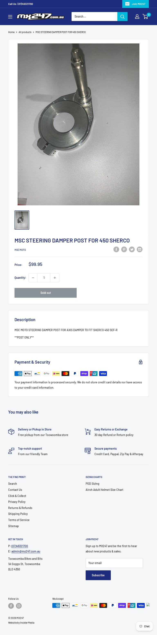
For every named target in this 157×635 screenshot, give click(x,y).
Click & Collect (17, 496)
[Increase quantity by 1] (54, 277)
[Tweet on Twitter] (132, 249)
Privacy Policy (17, 501)
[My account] (137, 16)
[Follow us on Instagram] (19, 606)
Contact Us (15, 489)
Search (12, 483)
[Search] (122, 16)
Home (11, 32)
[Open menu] (10, 16)
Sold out (45, 292)
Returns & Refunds (20, 508)
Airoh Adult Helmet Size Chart (104, 489)
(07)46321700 (19, 546)
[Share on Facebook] (116, 249)
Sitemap (13, 526)
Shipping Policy (18, 514)
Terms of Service (19, 520)
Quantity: (20, 277)
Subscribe (98, 575)
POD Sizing (92, 483)
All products (25, 32)
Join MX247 (138, 4)
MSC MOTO (20, 249)
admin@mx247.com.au (25, 551)
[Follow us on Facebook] (11, 606)
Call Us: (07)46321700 (20, 4)
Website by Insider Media (21, 622)
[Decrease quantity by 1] (33, 277)
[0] (145, 16)
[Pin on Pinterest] (124, 249)
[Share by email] (139, 249)
